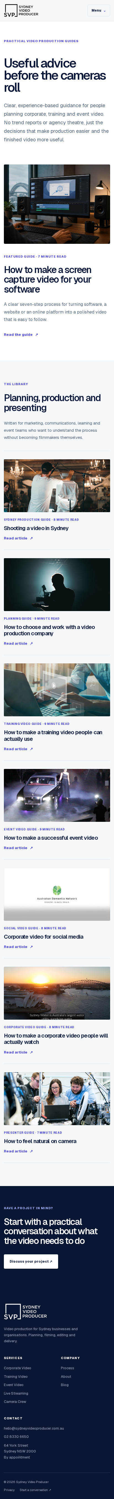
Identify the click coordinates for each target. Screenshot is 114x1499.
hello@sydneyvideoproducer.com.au (34, 1428)
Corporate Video (17, 1368)
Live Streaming (16, 1393)
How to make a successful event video (51, 837)
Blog (65, 1384)
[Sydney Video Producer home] (40, 10)
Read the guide (21, 334)
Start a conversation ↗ (35, 1490)
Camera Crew (15, 1401)
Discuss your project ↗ (31, 1261)
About (66, 1376)
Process (67, 1368)
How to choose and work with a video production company (49, 630)
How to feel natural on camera (40, 1141)
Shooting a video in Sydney (36, 528)
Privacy (9, 1490)
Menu (99, 10)
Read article (18, 538)
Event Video (14, 1384)
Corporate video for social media (43, 936)
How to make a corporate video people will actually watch (56, 1039)
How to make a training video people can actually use (53, 735)
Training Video (16, 1376)
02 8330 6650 (16, 1436)
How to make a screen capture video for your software (48, 279)
